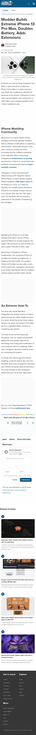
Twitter (5, 679)
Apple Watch (7, 711)
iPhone (11, 439)
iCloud (5, 724)
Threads (6, 689)
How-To (21, 682)
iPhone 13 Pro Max (24, 439)
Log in (20, 454)
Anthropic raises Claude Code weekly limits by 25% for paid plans (17, 541)
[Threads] (33, 423)
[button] (28, 3)
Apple (4, 439)
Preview (15, 480)
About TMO (7, 695)
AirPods (21, 695)
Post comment (26, 480)
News (13, 10)
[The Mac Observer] (6, 3)
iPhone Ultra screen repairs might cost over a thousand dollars (16, 656)
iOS (4, 718)
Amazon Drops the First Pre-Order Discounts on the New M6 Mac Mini (17, 581)
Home (6, 10)
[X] (28, 423)
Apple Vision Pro (8, 708)
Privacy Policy (7, 698)
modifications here (22, 408)
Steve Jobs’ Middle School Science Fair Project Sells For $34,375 (17, 618)
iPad (20, 692)
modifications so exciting (22, 158)
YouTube (6, 686)
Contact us (6, 692)
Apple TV (6, 714)
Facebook (6, 682)
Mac (20, 686)
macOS (5, 721)
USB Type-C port (22, 181)
